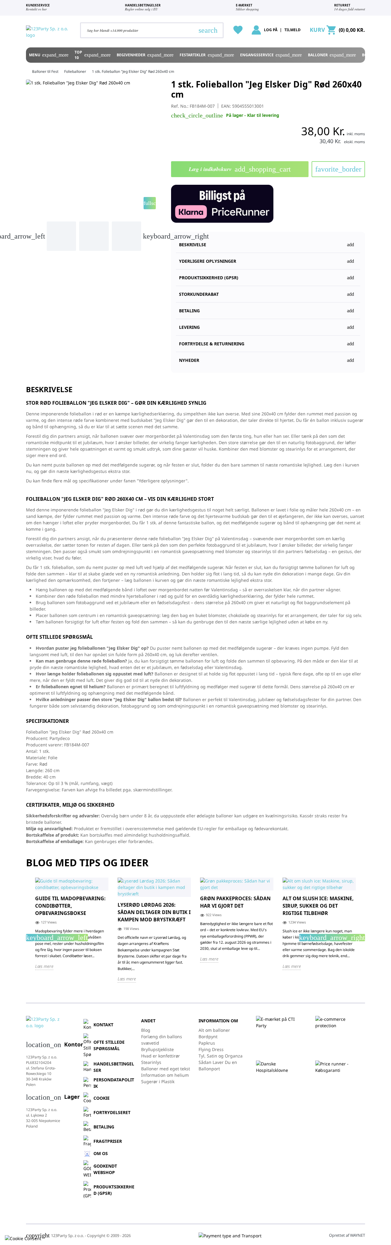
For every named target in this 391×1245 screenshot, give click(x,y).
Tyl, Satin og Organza (221, 1056)
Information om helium (165, 1075)
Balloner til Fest (45, 71)
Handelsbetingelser (113, 1067)
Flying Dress (211, 1049)
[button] (268, 275)
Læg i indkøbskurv (240, 169)
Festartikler (207, 55)
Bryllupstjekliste (157, 1049)
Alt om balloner (214, 1030)
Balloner (332, 55)
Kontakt (103, 1025)
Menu (48, 55)
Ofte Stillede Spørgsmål (109, 1045)
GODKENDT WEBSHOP (105, 1169)
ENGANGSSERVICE (271, 55)
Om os (100, 1153)
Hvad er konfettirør (160, 1056)
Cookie (101, 1098)
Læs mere (44, 966)
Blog (145, 1030)
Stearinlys (151, 1062)
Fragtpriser (107, 1141)
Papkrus (207, 1043)
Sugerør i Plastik (157, 1081)
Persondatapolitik (113, 1083)
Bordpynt (208, 1036)
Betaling (103, 1127)
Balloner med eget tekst (165, 1069)
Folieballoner (75, 71)
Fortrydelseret (111, 1112)
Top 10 (92, 55)
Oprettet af (347, 1235)
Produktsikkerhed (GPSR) (113, 1190)
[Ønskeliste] (238, 30)
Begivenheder (145, 55)
